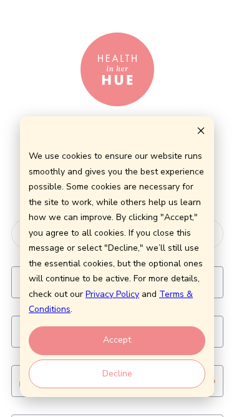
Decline (117, 373)
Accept (117, 340)
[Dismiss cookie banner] (201, 133)
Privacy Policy (112, 294)
